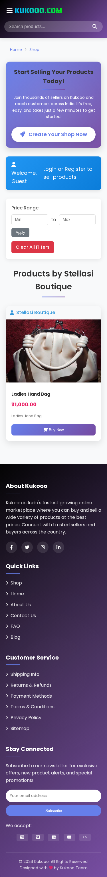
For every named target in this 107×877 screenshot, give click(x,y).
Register (75, 168)
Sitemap (20, 728)
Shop (34, 49)
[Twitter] (27, 547)
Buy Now (56, 430)
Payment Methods (31, 696)
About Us (21, 604)
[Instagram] (43, 547)
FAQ (15, 626)
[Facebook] (11, 547)
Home (16, 49)
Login (49, 168)
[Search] (94, 26)
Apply (20, 232)
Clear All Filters (33, 247)
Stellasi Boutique (35, 312)
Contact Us (23, 615)
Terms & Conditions (32, 706)
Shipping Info (25, 674)
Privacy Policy (26, 717)
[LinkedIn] (58, 547)
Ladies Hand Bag (30, 394)
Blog (15, 637)
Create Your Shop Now (57, 134)
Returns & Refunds (31, 685)
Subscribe (53, 811)
